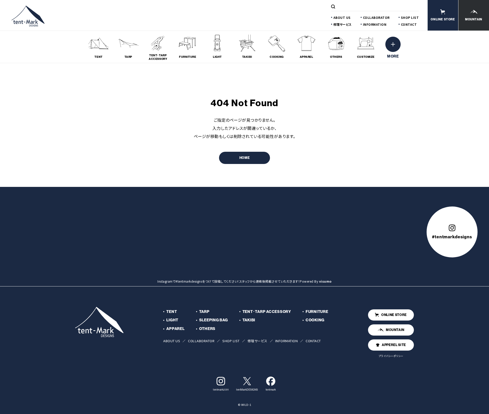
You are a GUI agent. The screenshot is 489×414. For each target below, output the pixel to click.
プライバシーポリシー (391, 356)
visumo (325, 281)
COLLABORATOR (376, 17)
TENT (171, 311)
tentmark (271, 389)
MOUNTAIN (395, 330)
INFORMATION (375, 24)
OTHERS (207, 328)
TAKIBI (248, 320)
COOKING (315, 320)
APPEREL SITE (394, 345)
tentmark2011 (220, 389)
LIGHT (172, 320)
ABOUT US (342, 17)
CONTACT (409, 24)
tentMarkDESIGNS (247, 389)
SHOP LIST (410, 17)
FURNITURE (317, 311)
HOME (244, 158)
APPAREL (175, 328)
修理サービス (342, 24)
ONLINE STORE (394, 315)
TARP (204, 311)
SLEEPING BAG (213, 320)
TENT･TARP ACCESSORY (266, 311)
